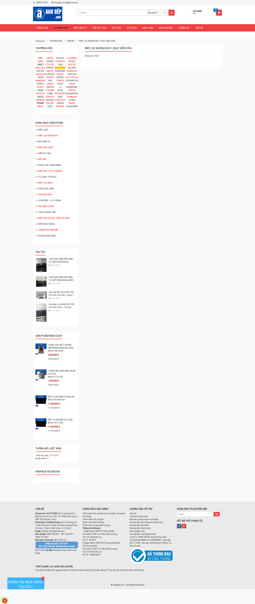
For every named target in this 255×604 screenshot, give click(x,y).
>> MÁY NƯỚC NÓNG (45, 224)
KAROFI (49, 68)
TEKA (60, 64)
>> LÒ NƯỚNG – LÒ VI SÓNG (48, 200)
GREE (60, 97)
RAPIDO (60, 77)
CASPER (50, 87)
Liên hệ (133, 513)
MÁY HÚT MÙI (99, 28)
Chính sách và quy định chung (96, 525)
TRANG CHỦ (42, 28)
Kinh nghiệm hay (137, 531)
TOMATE (40, 84)
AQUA (60, 90)
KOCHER (60, 58)
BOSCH (72, 61)
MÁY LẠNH (148, 28)
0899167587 (42, 2)
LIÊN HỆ (199, 28)
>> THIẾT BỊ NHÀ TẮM (45, 212)
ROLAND (72, 68)
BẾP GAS (116, 28)
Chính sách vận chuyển (93, 519)
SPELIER (40, 71)
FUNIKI (50, 93)
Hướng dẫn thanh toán (140, 528)
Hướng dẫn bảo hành (139, 525)
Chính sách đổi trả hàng (93, 522)
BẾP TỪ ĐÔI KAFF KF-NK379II (61, 397)
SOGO (50, 106)
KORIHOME (60, 71)
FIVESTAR (72, 74)
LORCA (40, 77)
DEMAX (50, 61)
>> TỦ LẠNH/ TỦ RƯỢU (45, 177)
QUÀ (50, 80)
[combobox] (157, 12)
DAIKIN (40, 90)
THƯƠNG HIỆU (61, 28)
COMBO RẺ (184, 28)
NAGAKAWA (72, 93)
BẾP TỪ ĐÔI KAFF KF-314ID (60, 420)
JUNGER (60, 103)
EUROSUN (50, 74)
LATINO (71, 100)
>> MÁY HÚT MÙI (43, 153)
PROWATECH (72, 80)
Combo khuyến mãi (139, 516)
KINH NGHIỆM (166, 28)
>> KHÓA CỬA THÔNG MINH (48, 165)
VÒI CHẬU (132, 28)
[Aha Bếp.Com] (47, 8)
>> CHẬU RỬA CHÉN (44, 188)
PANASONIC (72, 87)
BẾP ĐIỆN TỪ (80, 28)
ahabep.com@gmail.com (66, 2)
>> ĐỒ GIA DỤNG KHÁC (45, 236)
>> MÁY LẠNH (41, 130)
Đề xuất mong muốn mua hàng (144, 519)
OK (216, 514)
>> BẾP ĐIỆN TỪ (42, 141)
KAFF (40, 58)
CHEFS (60, 84)
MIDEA (40, 97)
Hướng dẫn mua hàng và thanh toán (146, 522)
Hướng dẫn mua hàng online (143, 534)
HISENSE (50, 100)
